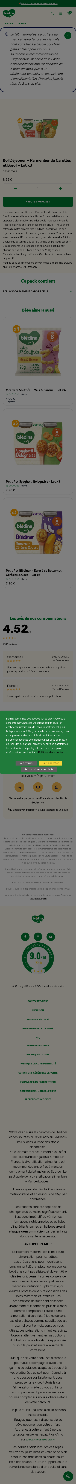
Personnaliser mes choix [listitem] (39, 769)
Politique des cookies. (51, 752)
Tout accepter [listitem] (50, 763)
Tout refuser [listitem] (26, 763)
